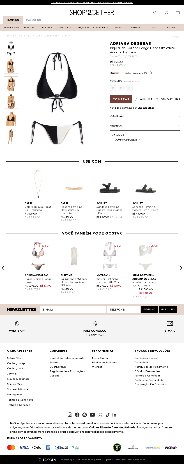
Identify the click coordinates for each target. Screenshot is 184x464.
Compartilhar (170, 99)
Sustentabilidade (17, 389)
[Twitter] (100, 415)
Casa (153, 27)
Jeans (118, 27)
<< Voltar (175, 36)
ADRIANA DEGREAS (130, 43)
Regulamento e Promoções (67, 371)
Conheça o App (17, 363)
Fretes (54, 362)
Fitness (135, 27)
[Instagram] (70, 414)
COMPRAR (121, 99)
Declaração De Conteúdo (150, 384)
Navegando (14, 394)
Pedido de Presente (105, 362)
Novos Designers (18, 378)
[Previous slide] (3, 268)
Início (10, 35)
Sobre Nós (14, 358)
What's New (11, 27)
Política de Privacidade (149, 380)
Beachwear (52, 35)
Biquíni (66, 35)
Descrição (117, 116)
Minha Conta (100, 358)
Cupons (54, 375)
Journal (12, 373)
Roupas (47, 27)
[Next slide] (181, 268)
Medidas (116, 125)
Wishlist (97, 366)
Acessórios (100, 27)
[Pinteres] (84, 414)
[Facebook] (77, 414)
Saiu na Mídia (15, 384)
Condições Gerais (145, 358)
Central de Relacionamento (67, 358)
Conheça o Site (16, 368)
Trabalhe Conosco (18, 404)
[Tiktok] (108, 414)
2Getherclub (58, 366)
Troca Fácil (141, 362)
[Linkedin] (114, 414)
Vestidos (65, 27)
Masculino (33, 20)
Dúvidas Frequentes (147, 371)
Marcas (29, 27)
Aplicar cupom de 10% (136, 73)
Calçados (82, 27)
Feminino (13, 20)
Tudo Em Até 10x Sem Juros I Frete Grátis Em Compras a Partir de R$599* (92, 2)
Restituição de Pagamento (151, 366)
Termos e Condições (20, 399)
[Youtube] (92, 415)
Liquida (171, 27)
